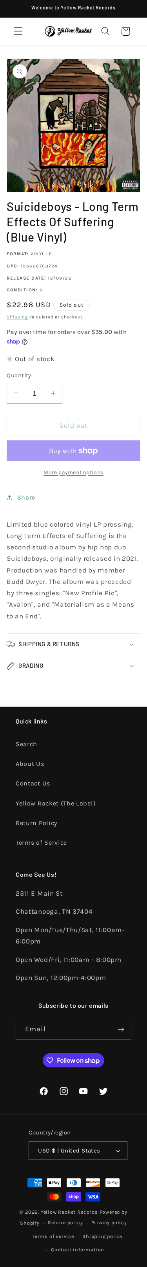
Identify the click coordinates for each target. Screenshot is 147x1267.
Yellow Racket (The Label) (56, 803)
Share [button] (26, 497)
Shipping (17, 317)
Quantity (19, 375)
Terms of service (53, 1236)
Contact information (77, 1249)
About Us (30, 763)
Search (26, 744)
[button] (18, 32)
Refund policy (65, 1222)
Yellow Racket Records (69, 1212)
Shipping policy (102, 1236)
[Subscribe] (121, 1029)
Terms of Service (41, 842)
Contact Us (33, 783)
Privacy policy (109, 1222)
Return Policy (36, 823)
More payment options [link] (73, 472)
